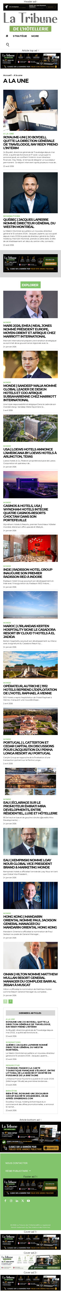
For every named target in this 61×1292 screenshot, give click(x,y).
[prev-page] (5, 1001)
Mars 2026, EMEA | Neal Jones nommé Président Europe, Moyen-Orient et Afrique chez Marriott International (29, 331)
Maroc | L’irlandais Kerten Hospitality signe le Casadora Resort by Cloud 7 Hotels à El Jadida (29, 631)
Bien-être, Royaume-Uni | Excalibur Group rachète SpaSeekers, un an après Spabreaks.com (27, 1096)
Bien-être (11, 1091)
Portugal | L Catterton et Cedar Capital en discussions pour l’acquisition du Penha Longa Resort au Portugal (28, 748)
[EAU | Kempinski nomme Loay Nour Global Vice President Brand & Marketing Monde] (30, 841)
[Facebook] (5, 1201)
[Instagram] (11, 1201)
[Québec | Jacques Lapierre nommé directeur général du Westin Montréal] (30, 192)
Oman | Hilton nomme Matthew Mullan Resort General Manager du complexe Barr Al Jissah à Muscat (30, 979)
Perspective (13, 1065)
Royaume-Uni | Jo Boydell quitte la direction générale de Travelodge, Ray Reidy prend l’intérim (30, 142)
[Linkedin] (17, 1201)
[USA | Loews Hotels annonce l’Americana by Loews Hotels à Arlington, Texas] (30, 428)
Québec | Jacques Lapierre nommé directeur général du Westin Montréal (29, 223)
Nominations (11, 216)
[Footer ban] (30, 1187)
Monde (7, 322)
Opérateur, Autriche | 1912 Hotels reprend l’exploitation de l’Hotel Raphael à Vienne (30, 689)
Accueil (7, 75)
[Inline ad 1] (30, 1269)
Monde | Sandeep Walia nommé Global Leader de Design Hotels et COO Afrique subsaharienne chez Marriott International (29, 393)
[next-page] (10, 1001)
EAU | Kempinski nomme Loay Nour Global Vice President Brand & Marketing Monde (27, 863)
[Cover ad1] (30, 1151)
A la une (8, 133)
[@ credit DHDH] (30, 9)
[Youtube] (28, 1201)
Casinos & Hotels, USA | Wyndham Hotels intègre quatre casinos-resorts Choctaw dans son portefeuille (25, 513)
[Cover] (30, 68)
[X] (23, 1201)
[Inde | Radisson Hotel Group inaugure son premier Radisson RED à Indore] (30, 548)
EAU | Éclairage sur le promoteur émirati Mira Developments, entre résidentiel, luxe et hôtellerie (30, 808)
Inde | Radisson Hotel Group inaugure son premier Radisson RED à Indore (27, 573)
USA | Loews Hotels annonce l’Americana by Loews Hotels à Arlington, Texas (29, 452)
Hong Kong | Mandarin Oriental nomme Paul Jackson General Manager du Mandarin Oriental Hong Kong (30, 922)
